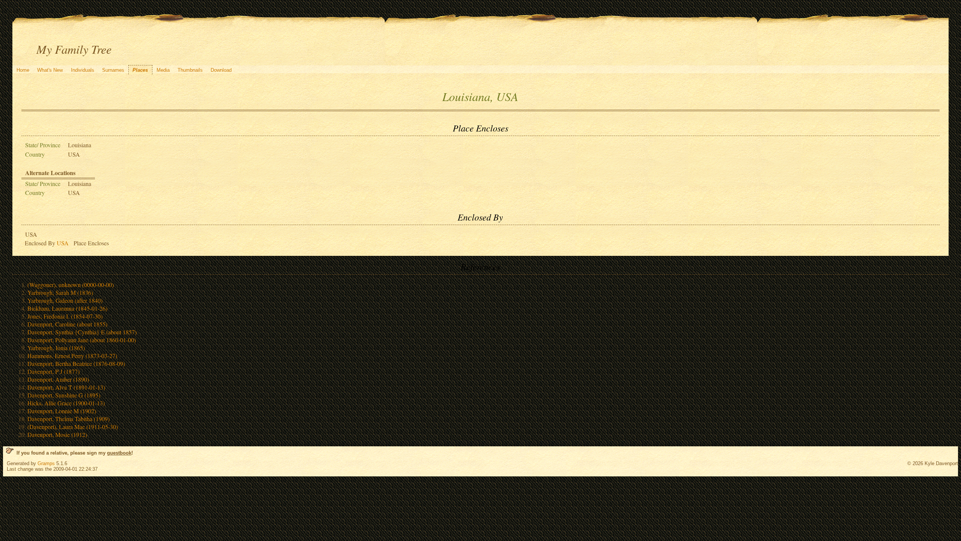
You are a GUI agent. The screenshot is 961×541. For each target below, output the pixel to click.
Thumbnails (190, 70)
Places (140, 70)
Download (221, 70)
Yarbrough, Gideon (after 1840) (64, 300)
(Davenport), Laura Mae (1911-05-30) (72, 427)
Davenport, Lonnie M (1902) (61, 411)
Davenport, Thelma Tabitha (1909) (68, 419)
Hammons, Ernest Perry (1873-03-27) (72, 356)
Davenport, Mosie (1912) (57, 434)
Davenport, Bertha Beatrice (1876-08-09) (76, 363)
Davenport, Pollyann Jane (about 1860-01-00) (81, 340)
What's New (50, 70)
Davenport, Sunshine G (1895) (63, 395)
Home (23, 70)
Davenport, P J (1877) (53, 371)
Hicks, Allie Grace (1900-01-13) (66, 403)
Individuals (82, 70)
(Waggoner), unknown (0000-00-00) (70, 285)
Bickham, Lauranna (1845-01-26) (67, 308)
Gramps (46, 463)
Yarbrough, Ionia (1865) (56, 348)
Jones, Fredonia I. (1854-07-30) (64, 316)
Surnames (113, 70)
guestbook (119, 453)
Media (163, 70)
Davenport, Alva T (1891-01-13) (66, 387)
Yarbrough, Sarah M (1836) (60, 292)
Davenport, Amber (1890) (58, 379)
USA (63, 243)
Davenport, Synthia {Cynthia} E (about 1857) (82, 332)
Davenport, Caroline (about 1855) (67, 324)
